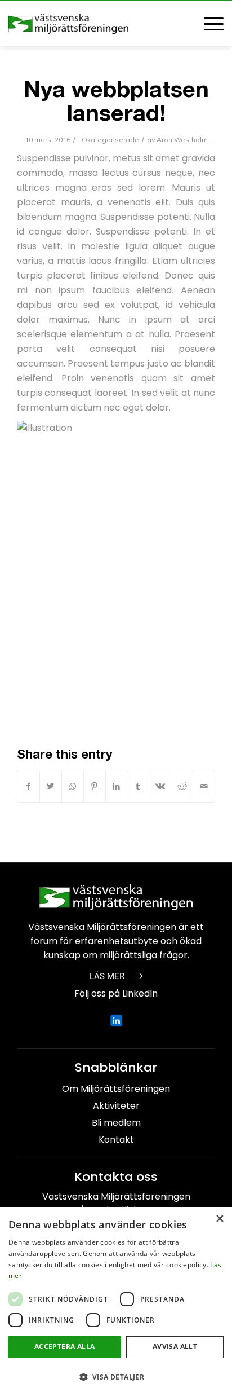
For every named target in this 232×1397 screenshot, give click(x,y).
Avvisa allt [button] (175, 1346)
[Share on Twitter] (50, 786)
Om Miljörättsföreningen (116, 1088)
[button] (116, 1377)
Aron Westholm (182, 139)
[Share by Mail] (204, 786)
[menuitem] (208, 23)
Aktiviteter (116, 1105)
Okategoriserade (110, 139)
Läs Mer (107, 976)
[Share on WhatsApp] (72, 786)
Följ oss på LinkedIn (116, 993)
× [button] (219, 1219)
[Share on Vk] (160, 786)
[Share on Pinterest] (94, 786)
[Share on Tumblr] (138, 786)
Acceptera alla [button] (64, 1346)
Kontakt (116, 1139)
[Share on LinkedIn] (116, 786)
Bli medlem (116, 1122)
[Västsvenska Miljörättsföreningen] (94, 23)
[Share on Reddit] (182, 786)
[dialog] (116, 1302)
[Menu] (208, 23)
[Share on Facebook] (28, 786)
